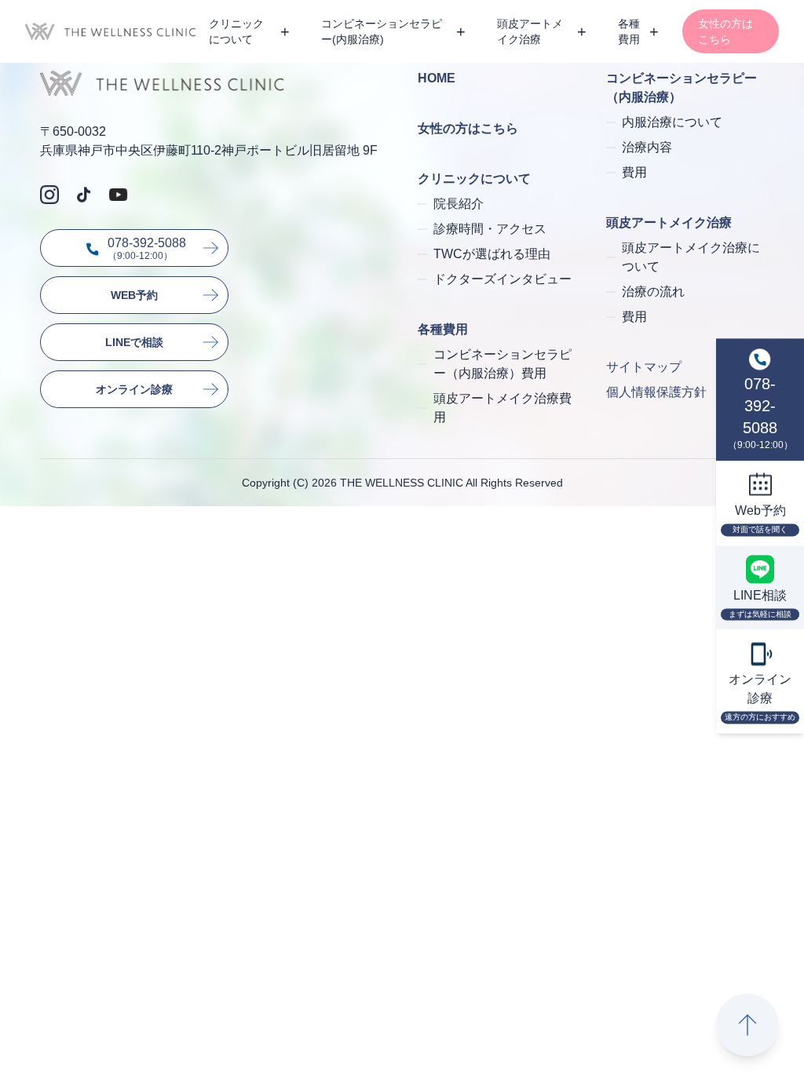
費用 (634, 172)
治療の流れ (653, 291)
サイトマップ (644, 367)
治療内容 (647, 147)
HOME (436, 78)
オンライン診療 (134, 389)
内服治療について (672, 122)
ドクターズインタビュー (502, 279)
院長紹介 (458, 203)
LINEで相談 (134, 342)
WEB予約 (134, 295)
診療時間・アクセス (489, 228)
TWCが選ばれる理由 (491, 254)
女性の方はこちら (725, 31)
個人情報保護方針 (656, 392)
